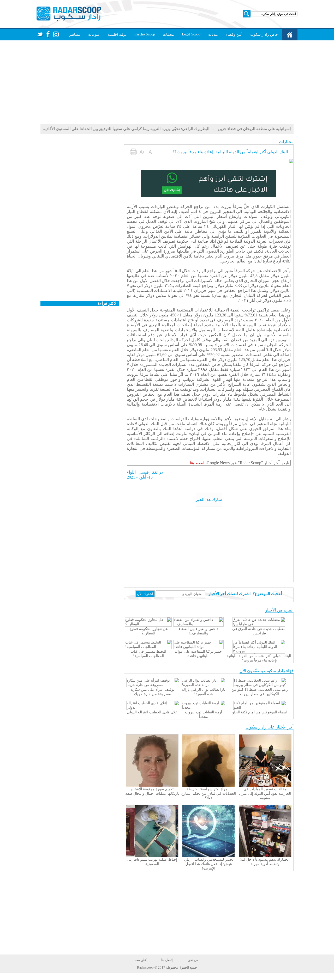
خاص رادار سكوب (264, 34)
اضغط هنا (197, 463)
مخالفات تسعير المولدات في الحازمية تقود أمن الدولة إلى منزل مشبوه (265, 793)
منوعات (94, 34)
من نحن (193, 960)
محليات (168, 34)
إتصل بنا (167, 960)
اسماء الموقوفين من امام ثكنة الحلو (259, 712)
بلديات (213, 34)
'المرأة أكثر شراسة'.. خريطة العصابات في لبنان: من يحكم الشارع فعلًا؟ (208, 793)
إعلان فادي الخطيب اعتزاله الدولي (152, 712)
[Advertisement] (167, 82)
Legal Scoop (191, 34)
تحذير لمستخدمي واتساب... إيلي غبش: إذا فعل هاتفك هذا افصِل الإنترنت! (208, 864)
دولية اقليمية (117, 34)
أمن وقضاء (234, 34)
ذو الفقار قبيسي (151, 472)
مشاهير (74, 34)
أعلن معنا (140, 960)
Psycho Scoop (144, 34)
